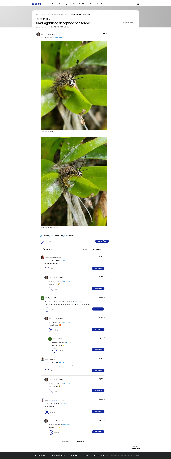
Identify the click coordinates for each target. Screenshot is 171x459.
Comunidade (47, 4)
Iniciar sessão (128, 4)
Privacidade (74, 455)
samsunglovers (59, 236)
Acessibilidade (40, 455)
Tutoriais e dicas (83, 4)
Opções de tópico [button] (128, 23)
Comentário (102, 241)
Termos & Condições (58, 455)
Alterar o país (99, 455)
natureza (46, 236)
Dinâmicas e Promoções (96, 4)
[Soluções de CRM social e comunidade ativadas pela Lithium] (136, 448)
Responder (98, 268)
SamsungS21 (71, 236)
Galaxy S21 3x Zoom (47, 131)
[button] (106, 33)
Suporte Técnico (73, 4)
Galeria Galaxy (63, 4)
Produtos (54, 4)
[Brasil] (36, 4)
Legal (86, 455)
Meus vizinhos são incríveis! (49, 227)
